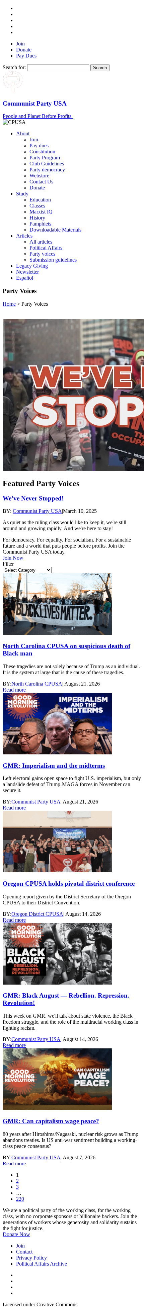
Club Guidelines (46, 163)
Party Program (44, 157)
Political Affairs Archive (41, 1264)
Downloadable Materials (55, 230)
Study (22, 193)
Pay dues (39, 145)
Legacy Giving (32, 266)
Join (20, 43)
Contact (24, 1252)
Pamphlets (40, 224)
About (22, 133)
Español (24, 278)
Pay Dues (26, 55)
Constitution (42, 151)
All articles (40, 242)
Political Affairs (45, 248)
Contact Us (41, 181)
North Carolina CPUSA (36, 684)
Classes (37, 205)
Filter (8, 564)
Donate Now (16, 1234)
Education (40, 199)
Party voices (42, 254)
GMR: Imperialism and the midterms (54, 765)
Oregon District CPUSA (37, 914)
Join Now (13, 558)
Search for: (14, 67)
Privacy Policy (31, 1258)
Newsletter (27, 272)
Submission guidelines (53, 260)
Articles (24, 236)
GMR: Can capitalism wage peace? (51, 1121)
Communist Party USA (37, 511)
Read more (14, 690)
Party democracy (47, 169)
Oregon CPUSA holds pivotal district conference (69, 883)
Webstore (39, 175)
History (37, 218)
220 (20, 1199)
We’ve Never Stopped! (33, 498)
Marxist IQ (41, 211)
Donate (23, 49)
